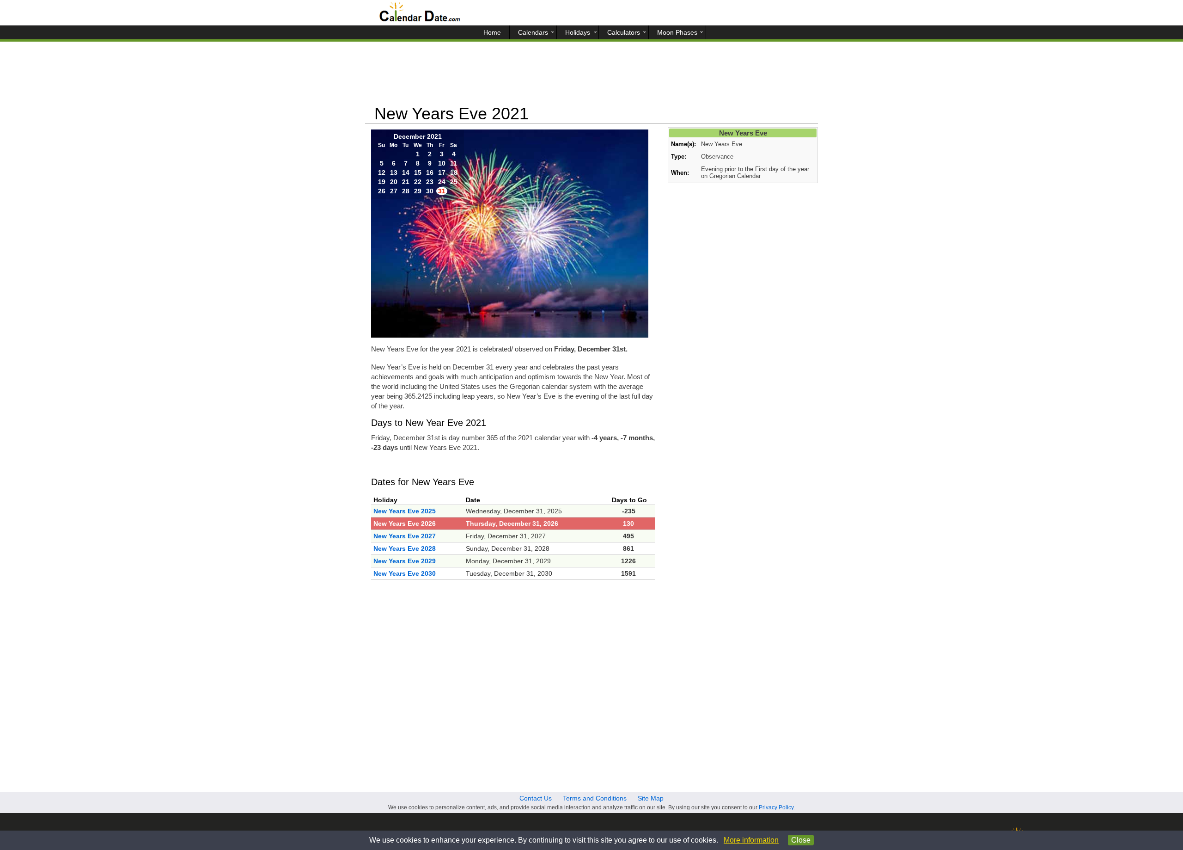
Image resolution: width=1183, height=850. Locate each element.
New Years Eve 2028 (404, 548)
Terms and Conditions (595, 798)
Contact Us (535, 798)
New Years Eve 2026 (404, 523)
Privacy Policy (776, 807)
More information (751, 840)
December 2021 (418, 136)
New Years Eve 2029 (404, 561)
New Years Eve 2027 (404, 536)
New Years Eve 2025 (404, 511)
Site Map (651, 798)
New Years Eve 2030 (404, 573)
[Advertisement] (591, 76)
